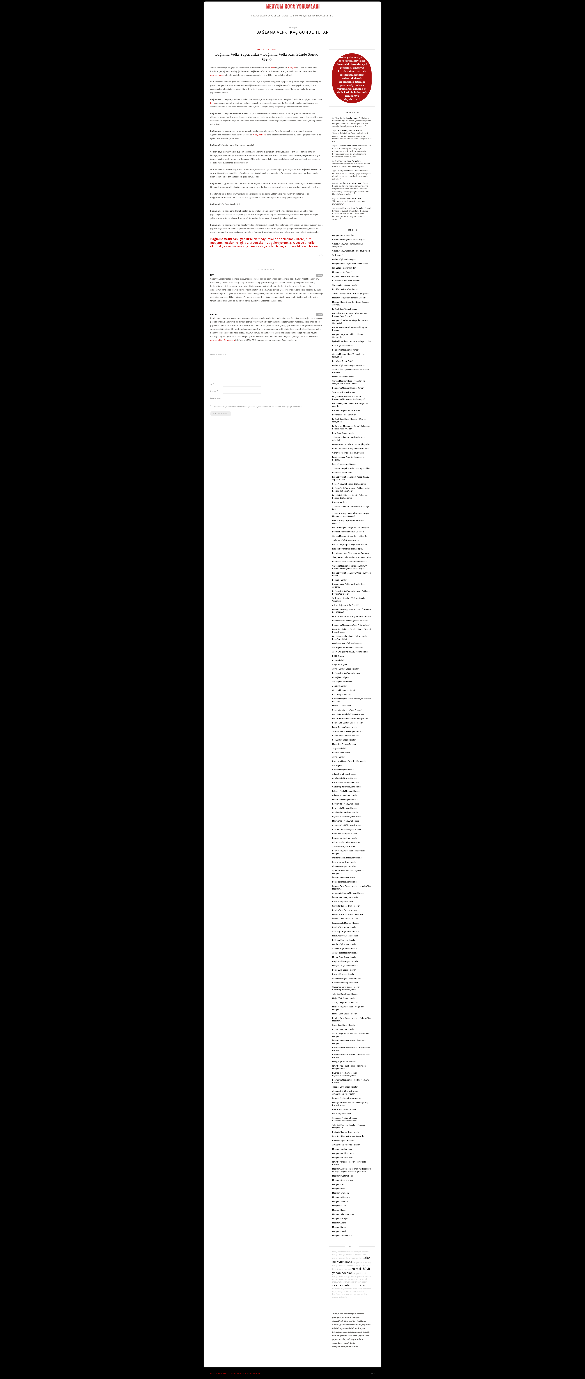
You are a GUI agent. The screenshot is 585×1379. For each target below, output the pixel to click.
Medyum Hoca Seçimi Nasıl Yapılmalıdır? (350, 263)
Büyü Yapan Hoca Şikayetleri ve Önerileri (350, 553)
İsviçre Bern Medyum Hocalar (345, 897)
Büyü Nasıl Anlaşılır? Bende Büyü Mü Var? (350, 561)
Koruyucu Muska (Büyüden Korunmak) (349, 761)
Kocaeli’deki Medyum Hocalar (345, 782)
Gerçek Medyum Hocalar (343, 769)
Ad (212, 384)
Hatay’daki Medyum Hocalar (344, 808)
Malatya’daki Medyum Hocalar (345, 820)
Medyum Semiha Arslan (342, 1180)
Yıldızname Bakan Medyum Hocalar (347, 731)
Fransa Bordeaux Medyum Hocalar (347, 914)
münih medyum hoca (349, 1265)
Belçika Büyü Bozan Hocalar (344, 910)
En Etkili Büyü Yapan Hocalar (350, 130)
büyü (212, 103)
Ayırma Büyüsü (339, 756)
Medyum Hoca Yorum (266, 49)
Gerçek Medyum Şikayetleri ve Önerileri (350, 536)
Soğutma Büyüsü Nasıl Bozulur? (346, 540)
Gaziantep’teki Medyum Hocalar (346, 786)
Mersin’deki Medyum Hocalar (345, 799)
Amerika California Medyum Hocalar (348, 893)
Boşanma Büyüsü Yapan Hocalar (346, 410)
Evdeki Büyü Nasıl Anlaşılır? (344, 259)
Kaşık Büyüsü (338, 660)
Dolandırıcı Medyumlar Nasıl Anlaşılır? (348, 239)
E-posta (214, 391)
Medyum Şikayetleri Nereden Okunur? (349, 297)
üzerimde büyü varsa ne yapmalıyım (347, 1288)
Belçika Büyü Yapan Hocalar (344, 927)
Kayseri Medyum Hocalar (343, 1029)
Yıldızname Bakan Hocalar (343, 392)
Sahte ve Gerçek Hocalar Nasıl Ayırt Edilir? (351, 468)
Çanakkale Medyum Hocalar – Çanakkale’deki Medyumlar (345, 1119)
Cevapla (319, 275)
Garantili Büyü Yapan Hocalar (345, 285)
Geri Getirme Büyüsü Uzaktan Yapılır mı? (350, 718)
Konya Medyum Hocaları (343, 1140)
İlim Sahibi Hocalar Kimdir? (348, 118)
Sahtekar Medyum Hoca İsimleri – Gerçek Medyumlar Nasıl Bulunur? (350, 515)
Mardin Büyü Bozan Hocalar (351, 145)
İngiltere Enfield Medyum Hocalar (347, 857)
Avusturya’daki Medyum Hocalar (346, 825)
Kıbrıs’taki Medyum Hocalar (344, 833)
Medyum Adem (339, 1222)
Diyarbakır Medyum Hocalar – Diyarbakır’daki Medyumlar (345, 1074)
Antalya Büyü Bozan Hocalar (344, 778)
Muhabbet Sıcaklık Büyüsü (344, 744)
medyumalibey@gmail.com (222, 340)
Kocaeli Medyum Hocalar (343, 974)
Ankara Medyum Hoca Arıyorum (346, 842)
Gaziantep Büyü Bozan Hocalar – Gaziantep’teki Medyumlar (346, 988)
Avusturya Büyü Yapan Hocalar (345, 931)
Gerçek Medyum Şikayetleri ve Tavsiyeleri (351, 527)
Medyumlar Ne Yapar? (342, 272)
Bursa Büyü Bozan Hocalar (344, 969)
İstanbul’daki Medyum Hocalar (345, 923)
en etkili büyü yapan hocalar (351, 1271)
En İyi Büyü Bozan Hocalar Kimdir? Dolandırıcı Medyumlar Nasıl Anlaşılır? (348, 398)
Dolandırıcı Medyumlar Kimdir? (345, 349)
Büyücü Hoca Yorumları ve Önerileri (348, 531)
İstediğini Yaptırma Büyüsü (344, 464)
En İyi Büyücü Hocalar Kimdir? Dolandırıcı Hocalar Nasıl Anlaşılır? (350, 496)
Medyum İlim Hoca (340, 1192)
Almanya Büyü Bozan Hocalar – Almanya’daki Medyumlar (346, 1092)
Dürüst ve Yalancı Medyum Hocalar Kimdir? (351, 448)
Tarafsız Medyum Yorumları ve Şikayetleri (350, 293)
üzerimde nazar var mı (351, 1279)
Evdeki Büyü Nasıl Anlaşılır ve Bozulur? (349, 365)
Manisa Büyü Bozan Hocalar (344, 1013)
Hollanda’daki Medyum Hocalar (346, 1132)
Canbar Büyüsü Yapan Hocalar (345, 735)
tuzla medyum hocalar (350, 1294)
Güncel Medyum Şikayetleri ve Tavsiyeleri (351, 250)
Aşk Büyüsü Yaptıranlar (342, 681)
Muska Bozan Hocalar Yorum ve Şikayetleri (351, 444)
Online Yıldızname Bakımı (343, 376)
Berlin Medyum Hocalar (342, 901)
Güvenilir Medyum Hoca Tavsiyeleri (348, 452)
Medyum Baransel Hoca (342, 1157)
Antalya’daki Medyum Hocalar (345, 812)
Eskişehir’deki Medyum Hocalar (346, 791)
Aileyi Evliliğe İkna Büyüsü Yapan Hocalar (350, 651)
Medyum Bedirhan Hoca (343, 1153)
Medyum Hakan (339, 1210)
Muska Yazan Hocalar (341, 705)
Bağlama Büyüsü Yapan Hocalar (346, 673)
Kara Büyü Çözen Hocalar (343, 433)
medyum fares (360, 1254)
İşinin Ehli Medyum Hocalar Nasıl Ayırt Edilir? (351, 341)
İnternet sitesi (215, 398)
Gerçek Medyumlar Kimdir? (344, 690)
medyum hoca (259, 134)
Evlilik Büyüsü (338, 656)
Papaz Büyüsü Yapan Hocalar (345, 727)
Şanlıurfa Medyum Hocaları (344, 846)
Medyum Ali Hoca (340, 1201)
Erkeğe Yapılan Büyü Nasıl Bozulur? (347, 643)
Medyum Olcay (339, 1205)
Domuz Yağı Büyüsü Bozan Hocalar (347, 722)
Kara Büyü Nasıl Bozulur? (343, 345)
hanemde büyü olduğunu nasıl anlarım (351, 1290)
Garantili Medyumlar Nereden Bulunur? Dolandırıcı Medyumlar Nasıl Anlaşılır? (349, 567)
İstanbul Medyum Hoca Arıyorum (347, 1098)
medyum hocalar (217, 75)
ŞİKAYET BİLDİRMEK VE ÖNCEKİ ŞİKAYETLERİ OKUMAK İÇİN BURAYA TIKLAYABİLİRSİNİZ (292, 15)
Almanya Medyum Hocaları (344, 866)
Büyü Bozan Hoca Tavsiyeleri (345, 289)
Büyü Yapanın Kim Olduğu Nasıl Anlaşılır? (350, 620)
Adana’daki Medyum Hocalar (345, 795)
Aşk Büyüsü (337, 765)
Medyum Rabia (339, 1184)
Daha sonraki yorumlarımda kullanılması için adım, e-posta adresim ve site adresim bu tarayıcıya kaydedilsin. (258, 406)
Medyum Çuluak (339, 1231)
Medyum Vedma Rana (342, 1235)
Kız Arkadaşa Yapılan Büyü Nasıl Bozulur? (350, 544)
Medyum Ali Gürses (341, 1197)
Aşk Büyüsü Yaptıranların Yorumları (347, 647)
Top (372, 1373)
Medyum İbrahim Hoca (342, 1149)
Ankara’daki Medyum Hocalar (345, 952)
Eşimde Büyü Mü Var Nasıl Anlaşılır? (347, 548)
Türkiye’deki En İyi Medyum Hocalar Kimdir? (351, 557)
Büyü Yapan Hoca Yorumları (344, 414)
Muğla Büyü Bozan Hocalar (344, 998)
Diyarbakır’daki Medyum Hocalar (346, 816)
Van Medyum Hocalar (341, 1113)
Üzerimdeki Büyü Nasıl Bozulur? (346, 280)
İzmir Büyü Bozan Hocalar (343, 877)
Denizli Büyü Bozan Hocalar (344, 1109)
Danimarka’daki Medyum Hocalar (347, 829)
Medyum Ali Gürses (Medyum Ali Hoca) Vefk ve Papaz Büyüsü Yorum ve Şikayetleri (351, 1170)
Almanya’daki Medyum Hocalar (346, 1144)
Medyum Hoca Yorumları (349, 161)
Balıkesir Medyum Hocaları (344, 940)
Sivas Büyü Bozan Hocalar (343, 1025)
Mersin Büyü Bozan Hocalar (344, 957)
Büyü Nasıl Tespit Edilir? (342, 361)
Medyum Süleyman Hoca (343, 1214)
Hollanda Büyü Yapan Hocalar (345, 982)
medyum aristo (338, 1276)
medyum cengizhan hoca (343, 1254)
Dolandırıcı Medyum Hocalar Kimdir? (348, 387)
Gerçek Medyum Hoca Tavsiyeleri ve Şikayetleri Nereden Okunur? (348, 382)
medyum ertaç (359, 1262)
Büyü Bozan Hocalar (341, 752)
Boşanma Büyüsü (339, 579)
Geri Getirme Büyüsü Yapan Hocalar (348, 714)
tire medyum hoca (351, 1260)
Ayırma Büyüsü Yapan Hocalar (345, 668)
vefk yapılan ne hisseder (357, 1282)
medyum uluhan (339, 1251)
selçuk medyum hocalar (348, 1285)
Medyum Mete (338, 1188)
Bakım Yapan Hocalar (341, 694)
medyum (292, 67)
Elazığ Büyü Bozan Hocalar (344, 1061)
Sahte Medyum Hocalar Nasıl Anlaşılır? (349, 483)
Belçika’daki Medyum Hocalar (345, 961)
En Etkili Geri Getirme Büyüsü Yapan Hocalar (351, 616)
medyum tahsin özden (341, 1258)
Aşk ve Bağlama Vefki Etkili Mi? (345, 605)
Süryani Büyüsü (339, 748)
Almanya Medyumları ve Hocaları (346, 978)
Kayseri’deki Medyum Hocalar (345, 803)
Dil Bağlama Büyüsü (340, 677)
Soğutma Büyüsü (339, 664)
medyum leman (358, 1258)
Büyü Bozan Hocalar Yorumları (345, 276)
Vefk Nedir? (337, 255)
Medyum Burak (339, 1227)
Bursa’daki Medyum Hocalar (344, 881)
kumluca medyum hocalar (357, 1251)
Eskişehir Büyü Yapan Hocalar (345, 965)
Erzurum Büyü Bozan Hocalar (345, 935)
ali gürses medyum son (354, 1276)
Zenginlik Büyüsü (339, 685)
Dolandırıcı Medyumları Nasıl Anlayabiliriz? (351, 625)
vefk (273, 67)
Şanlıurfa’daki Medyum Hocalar (346, 905)
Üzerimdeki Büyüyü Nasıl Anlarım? (347, 710)
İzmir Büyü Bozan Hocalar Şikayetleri (348, 1136)
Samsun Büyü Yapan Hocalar (344, 948)
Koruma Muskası (339, 502)
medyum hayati (359, 1273)
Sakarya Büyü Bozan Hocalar (345, 1002)
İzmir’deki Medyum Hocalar (344, 862)
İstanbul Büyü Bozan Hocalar (345, 918)
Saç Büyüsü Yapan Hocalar (344, 739)
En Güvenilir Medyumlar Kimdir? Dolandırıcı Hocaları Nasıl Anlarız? (351, 427)
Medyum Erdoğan (340, 1218)
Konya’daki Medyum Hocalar (345, 838)
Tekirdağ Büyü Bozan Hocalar (345, 994)
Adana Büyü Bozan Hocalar (344, 774)
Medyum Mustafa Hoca (348, 170)
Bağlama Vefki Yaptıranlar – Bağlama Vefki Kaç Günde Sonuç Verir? (266, 57)
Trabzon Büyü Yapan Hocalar (345, 1086)
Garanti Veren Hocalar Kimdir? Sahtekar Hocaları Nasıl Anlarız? (350, 314)
